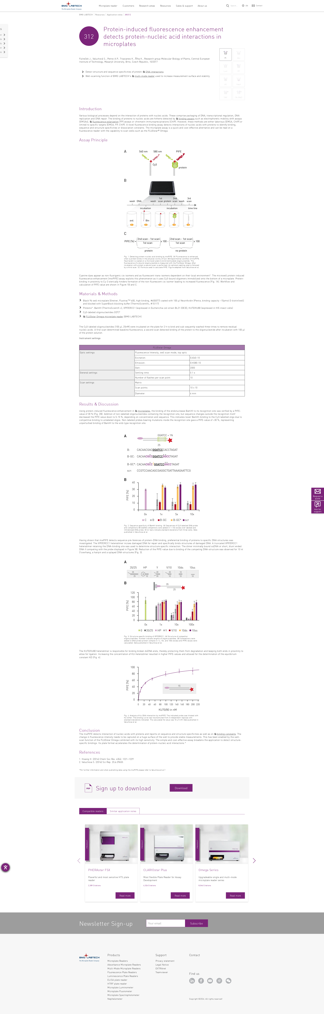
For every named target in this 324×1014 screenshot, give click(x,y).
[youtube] (210, 981)
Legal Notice (162, 964)
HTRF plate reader (117, 983)
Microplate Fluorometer (119, 991)
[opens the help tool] (5, 867)
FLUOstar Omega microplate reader (104, 316)
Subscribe (196, 923)
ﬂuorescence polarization (106, 121)
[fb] (201, 981)
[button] (245, 5)
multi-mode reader (145, 76)
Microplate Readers (117, 960)
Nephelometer (114, 998)
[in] (192, 981)
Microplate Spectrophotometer (123, 995)
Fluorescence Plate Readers (122, 972)
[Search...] (227, 5)
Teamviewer (162, 972)
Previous (78, 862)
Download (181, 788)
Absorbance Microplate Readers (124, 964)
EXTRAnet (161, 968)
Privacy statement (165, 960)
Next (254, 862)
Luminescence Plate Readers (122, 976)
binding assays (186, 118)
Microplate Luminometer (120, 987)
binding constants (226, 733)
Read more (125, 895)
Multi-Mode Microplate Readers (124, 968)
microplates (144, 410)
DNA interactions (155, 71)
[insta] (219, 981)
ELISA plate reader (117, 979)
